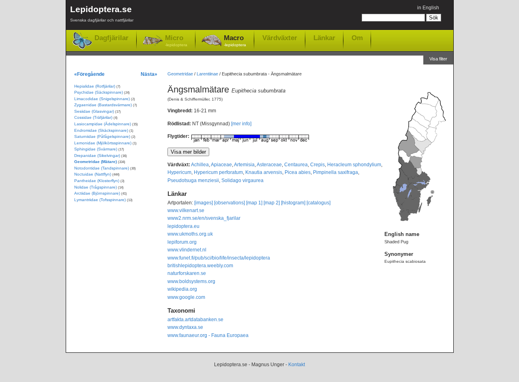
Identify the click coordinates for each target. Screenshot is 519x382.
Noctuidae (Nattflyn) (92, 174)
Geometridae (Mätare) (95, 161)
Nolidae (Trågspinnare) (95, 187)
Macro (235, 40)
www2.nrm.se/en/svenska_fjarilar (203, 218)
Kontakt (296, 364)
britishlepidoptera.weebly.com (200, 265)
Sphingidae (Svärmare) (95, 149)
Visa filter (438, 58)
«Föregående (89, 74)
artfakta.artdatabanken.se (195, 319)
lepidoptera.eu (183, 226)
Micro (176, 40)
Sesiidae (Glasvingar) (94, 111)
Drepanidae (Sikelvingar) (97, 155)
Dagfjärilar (111, 38)
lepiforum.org (182, 242)
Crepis (317, 164)
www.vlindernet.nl (186, 250)
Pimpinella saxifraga (335, 172)
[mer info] (241, 124)
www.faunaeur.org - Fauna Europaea (208, 335)
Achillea (200, 164)
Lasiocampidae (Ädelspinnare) (102, 124)
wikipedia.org (182, 289)
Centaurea (296, 164)
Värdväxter (279, 37)
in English (428, 8)
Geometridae (180, 73)
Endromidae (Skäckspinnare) (101, 130)
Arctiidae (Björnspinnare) (97, 193)
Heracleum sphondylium (354, 164)
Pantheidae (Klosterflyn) (96, 180)
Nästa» (149, 74)
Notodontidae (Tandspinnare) (101, 168)
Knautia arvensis (263, 172)
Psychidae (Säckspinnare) (98, 92)
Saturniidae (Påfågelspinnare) (102, 136)
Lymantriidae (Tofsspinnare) (100, 199)
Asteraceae (269, 164)
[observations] (229, 203)
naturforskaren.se (186, 273)
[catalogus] (318, 203)
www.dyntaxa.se (185, 327)
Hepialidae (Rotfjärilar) (94, 86)
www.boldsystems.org (191, 281)
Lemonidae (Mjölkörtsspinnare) (102, 143)
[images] (203, 203)
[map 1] (254, 203)
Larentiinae (207, 73)
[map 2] (272, 203)
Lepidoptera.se (101, 13)
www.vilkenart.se (185, 210)
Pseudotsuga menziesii (193, 180)
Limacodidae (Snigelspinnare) (102, 99)
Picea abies (298, 172)
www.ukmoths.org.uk (190, 234)
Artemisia (244, 164)
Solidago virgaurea (242, 180)
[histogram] (293, 203)
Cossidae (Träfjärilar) (93, 117)
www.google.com (186, 297)
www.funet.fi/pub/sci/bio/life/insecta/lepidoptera (218, 258)
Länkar (324, 37)
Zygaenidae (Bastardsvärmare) (103, 105)
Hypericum (179, 172)
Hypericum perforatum (218, 172)
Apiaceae (221, 164)
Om (357, 37)
